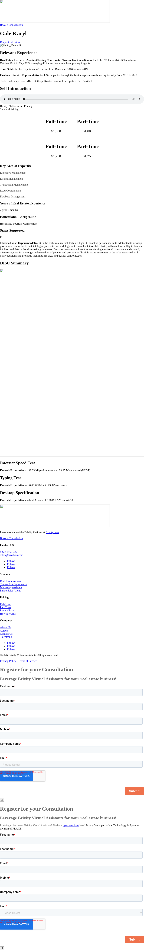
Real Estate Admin (10, 581)
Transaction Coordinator (13, 584)
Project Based (7, 610)
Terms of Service (27, 661)
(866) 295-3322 (8, 551)
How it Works (8, 613)
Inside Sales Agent (10, 590)
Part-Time (5, 607)
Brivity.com (52, 532)
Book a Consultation (11, 24)
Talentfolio (6, 636)
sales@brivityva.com (11, 555)
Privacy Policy (8, 661)
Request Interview (10, 42)
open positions (71, 825)
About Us (5, 627)
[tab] (72, 106)
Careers (4, 630)
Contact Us (6, 633)
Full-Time (5, 604)
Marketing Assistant (11, 587)
